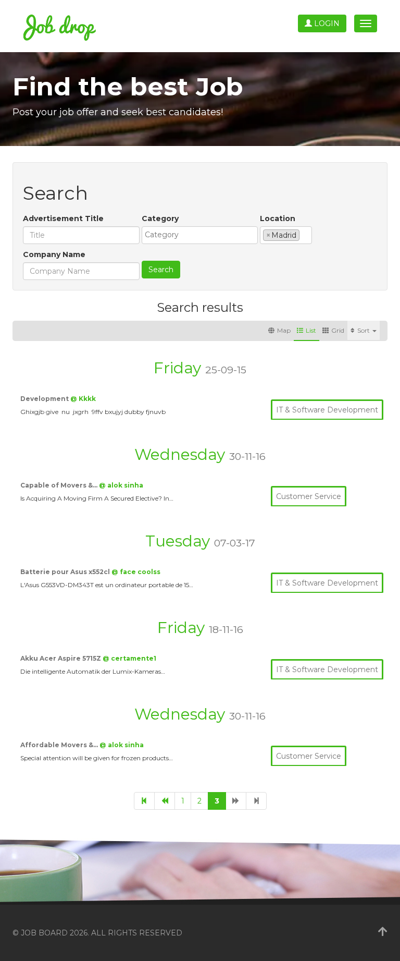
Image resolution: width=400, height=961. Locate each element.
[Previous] (164, 801)
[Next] (236, 801)
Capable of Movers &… (59, 485)
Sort (364, 330)
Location (277, 218)
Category (160, 218)
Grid (337, 330)
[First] (144, 801)
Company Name (54, 254)
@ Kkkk (83, 399)
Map (284, 330)
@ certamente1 (129, 658)
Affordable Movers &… (59, 745)
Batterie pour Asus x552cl (65, 572)
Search (160, 269)
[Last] (256, 801)
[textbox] (202, 234)
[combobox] (200, 235)
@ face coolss (135, 572)
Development (45, 399)
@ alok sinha (121, 485)
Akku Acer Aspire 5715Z (61, 658)
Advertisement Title (63, 218)
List (311, 330)
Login (326, 23)
